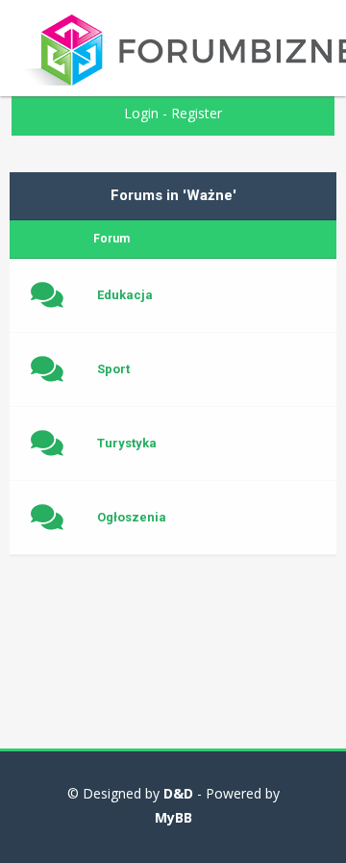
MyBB (173, 817)
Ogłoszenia (131, 517)
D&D (178, 793)
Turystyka (127, 443)
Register (196, 113)
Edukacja (125, 295)
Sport (113, 369)
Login (141, 113)
